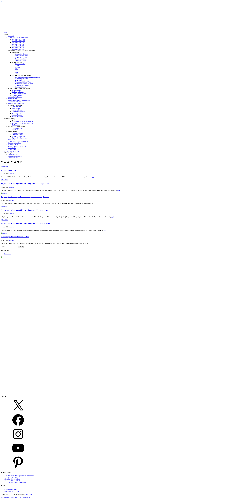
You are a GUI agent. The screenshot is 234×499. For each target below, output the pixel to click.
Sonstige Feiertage (20, 87)
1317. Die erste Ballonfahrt (12, 480)
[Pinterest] (18, 468)
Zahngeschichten (16, 106)
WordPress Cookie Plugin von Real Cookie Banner (15, 497)
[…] (93, 177)
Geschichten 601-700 (18, 47)
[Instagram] (18, 440)
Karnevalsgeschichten (21, 78)
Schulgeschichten (17, 95)
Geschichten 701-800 (18, 46)
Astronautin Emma (17, 134)
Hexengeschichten (17, 113)
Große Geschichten (13, 149)
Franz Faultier (12, 148)
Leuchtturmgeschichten (14, 102)
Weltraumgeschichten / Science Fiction (19, 100)
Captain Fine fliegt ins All (19, 138)
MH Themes (29, 494)
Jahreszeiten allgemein (21, 54)
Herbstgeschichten (20, 59)
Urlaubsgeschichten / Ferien (23, 82)
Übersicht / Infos (20, 64)
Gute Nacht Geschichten (15, 156)
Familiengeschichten (17, 92)
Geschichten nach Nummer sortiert (18, 37)
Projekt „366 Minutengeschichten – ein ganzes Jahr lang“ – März (25, 223)
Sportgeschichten (17, 115)
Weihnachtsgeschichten (22, 85)
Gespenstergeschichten (18, 111)
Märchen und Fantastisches (16, 103)
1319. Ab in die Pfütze (10, 477)
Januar (17, 65)
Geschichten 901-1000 (18, 42)
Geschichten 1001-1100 (18, 41)
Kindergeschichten (17, 90)
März (16, 69)
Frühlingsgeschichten (21, 55)
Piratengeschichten (17, 110)
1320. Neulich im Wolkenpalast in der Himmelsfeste (19, 476)
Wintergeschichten (20, 60)
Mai (16, 72)
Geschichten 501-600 (18, 49)
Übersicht (11, 36)
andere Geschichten (17, 116)
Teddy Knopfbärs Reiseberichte (17, 146)
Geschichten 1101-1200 (18, 39)
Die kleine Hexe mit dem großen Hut (22, 123)
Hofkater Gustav (13, 144)
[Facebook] (18, 426)
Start (5, 32)
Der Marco (7, 254)
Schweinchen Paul (17, 128)
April (16, 70)
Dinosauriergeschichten (15, 97)
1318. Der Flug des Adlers (12, 479)
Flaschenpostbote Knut (14, 143)
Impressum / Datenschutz (11, 491)
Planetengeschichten (17, 133)
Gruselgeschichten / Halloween (24, 83)
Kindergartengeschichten (19, 93)
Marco (11, 174)
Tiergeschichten (12, 98)
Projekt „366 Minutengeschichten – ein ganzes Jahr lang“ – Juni (25, 183)
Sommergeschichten (21, 57)
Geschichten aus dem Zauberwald (18, 141)
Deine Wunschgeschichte (11, 151)
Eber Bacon (15, 130)
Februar (17, 67)
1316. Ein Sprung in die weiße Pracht (15, 482)
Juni (16, 74)
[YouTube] (18, 454)
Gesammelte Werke (13, 154)
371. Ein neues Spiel (8, 170)
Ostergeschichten (20, 80)
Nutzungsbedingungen (10, 489)
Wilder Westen (16, 108)
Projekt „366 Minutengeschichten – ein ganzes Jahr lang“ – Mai (25, 197)
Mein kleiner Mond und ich (20, 136)
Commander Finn (13, 157)
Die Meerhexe (16, 125)
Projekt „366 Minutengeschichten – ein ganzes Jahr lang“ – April (25, 210)
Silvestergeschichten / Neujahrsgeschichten (27, 77)
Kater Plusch (11, 139)
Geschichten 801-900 (18, 44)
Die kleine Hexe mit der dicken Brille (22, 121)
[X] (18, 412)
